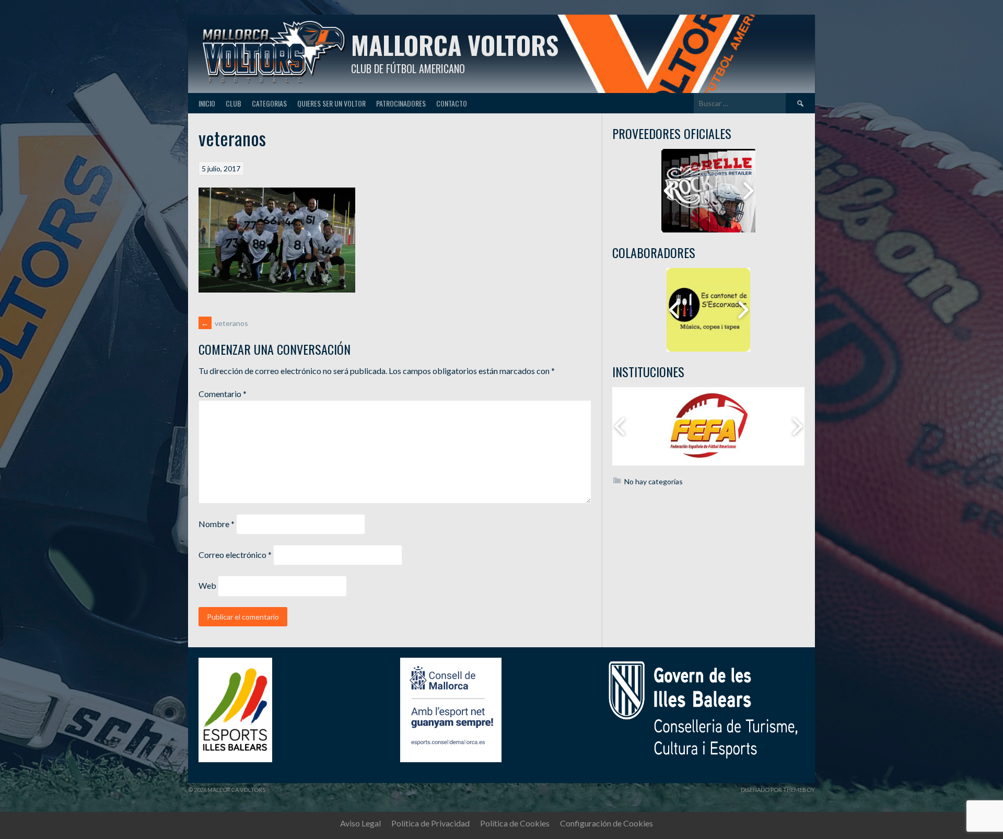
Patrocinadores (401, 103)
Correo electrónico (235, 555)
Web (207, 585)
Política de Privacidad (430, 823)
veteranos (224, 323)
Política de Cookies (515, 823)
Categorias (269, 103)
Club (233, 103)
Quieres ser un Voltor (331, 103)
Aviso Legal (360, 823)
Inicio (207, 103)
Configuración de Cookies (606, 823)
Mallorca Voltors (454, 44)
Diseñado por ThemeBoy (778, 789)
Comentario (223, 394)
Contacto (451, 103)
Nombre (217, 524)
